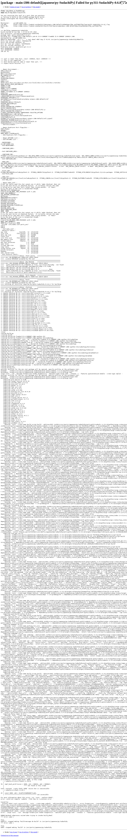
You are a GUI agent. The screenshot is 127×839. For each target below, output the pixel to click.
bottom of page (15, 7)
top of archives (26, 7)
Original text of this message (10, 835)
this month (36, 7)
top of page (13, 832)
